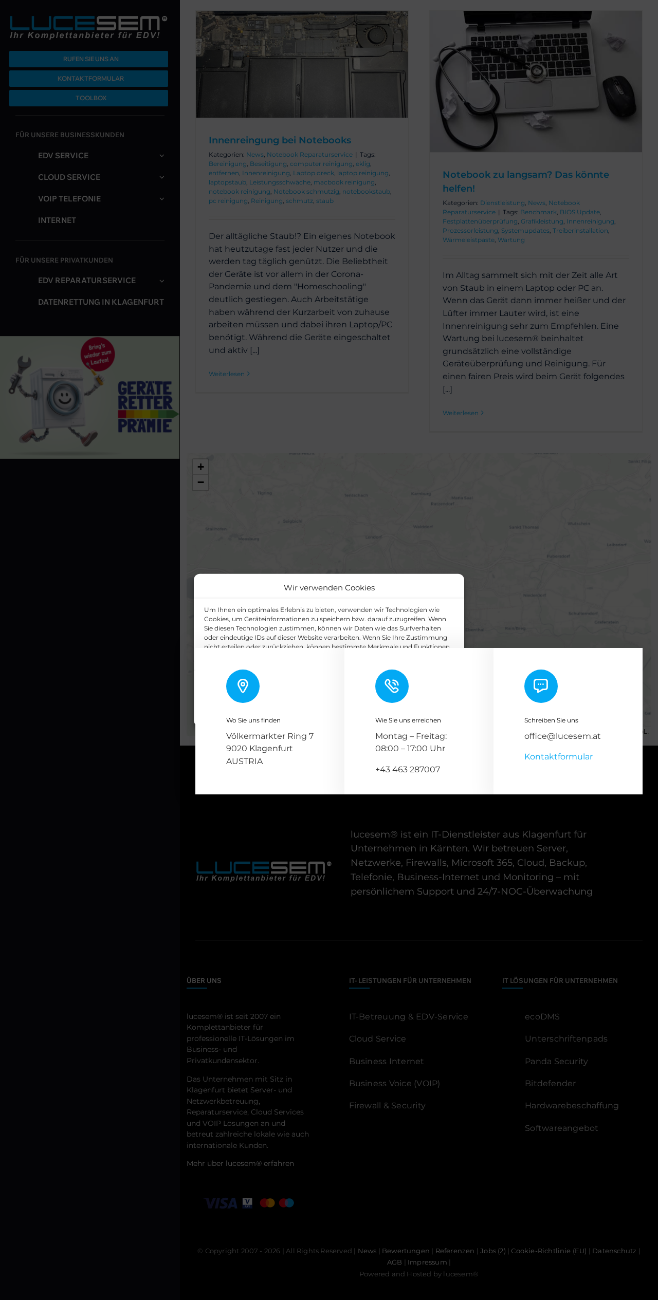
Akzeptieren (240, 688)
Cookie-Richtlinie (271, 712)
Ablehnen (315, 688)
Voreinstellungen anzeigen (404, 688)
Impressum (395, 712)
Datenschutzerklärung (337, 712)
